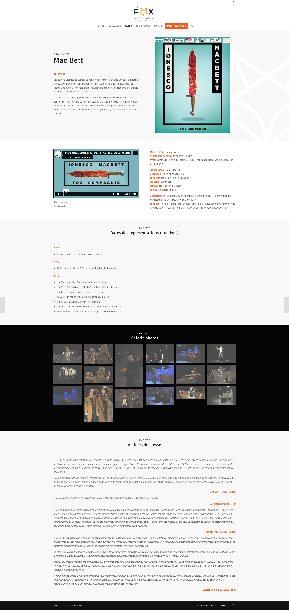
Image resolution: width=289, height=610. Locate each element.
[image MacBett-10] (161, 376)
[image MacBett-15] (161, 397)
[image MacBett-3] (130, 366)
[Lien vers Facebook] (233, 2)
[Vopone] (286, 305)
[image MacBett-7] (68, 376)
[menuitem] (101, 26)
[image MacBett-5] (191, 354)
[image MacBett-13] (68, 397)
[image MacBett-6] (222, 354)
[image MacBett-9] (222, 376)
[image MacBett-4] (161, 354)
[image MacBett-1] (68, 354)
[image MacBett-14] (191, 393)
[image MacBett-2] (99, 355)
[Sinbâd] (2, 305)
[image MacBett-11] (99, 375)
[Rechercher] (191, 26)
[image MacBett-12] (99, 404)
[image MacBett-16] (130, 399)
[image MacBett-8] (191, 376)
